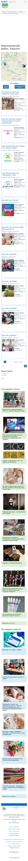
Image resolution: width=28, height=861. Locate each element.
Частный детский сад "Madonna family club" (10, 93)
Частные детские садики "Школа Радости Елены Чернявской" (11, 121)
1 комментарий (11, 256)
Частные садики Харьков (14, 829)
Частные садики (6, 86)
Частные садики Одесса (14, 831)
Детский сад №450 (9, 254)
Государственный (18, 270)
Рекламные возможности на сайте (14, 841)
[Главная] (4, 4)
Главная (4, 11)
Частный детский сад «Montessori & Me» (10, 174)
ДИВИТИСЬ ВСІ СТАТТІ (9, 623)
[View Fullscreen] (3, 59)
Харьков (21, 11)
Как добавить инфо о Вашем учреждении (14, 839)
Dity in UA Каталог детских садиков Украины (15, 807)
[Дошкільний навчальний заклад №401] (23, 66)
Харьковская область (12, 11)
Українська (5, 373)
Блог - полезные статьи (14, 843)
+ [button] (3, 54)
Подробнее (4, 96)
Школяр (14, 820)
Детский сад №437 (9, 335)
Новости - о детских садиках (14, 846)
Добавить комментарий (13, 96)
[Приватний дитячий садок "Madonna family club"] (5, 63)
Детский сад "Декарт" (10, 200)
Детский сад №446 (9, 281)
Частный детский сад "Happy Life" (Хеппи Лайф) (13, 147)
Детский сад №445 (9, 308)
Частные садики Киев (14, 826)
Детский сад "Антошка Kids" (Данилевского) (13, 228)
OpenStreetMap (19, 80)
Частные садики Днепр (14, 833)
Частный (22, 110)
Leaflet (14, 80)
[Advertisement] (14, 30)
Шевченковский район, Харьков (19, 103)
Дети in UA (12, 2)
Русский (4, 375)
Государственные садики (19, 86)
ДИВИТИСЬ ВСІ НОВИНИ (9, 796)
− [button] (3, 56)
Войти (2, 378)
